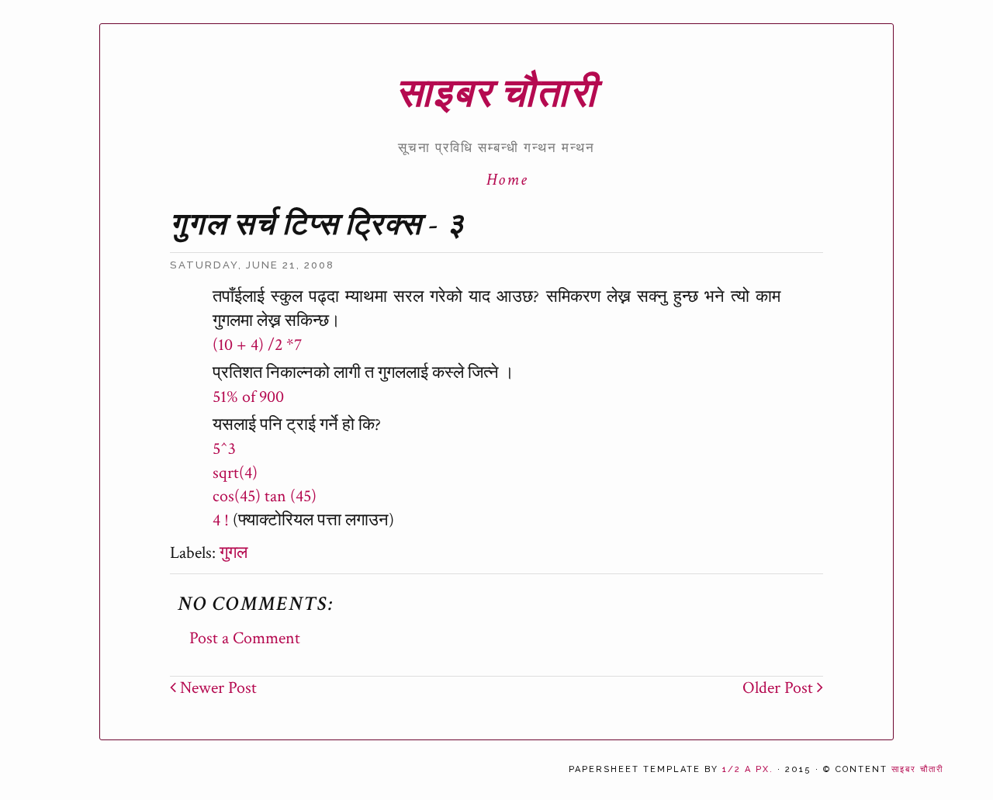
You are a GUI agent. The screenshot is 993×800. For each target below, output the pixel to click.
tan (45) (291, 496)
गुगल (233, 553)
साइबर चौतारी (496, 94)
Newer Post (216, 688)
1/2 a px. (747, 769)
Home (507, 179)
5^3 (224, 449)
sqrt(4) (235, 473)
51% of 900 (248, 397)
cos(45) (237, 496)
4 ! (221, 520)
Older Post (779, 688)
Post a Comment (244, 638)
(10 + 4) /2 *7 (257, 345)
